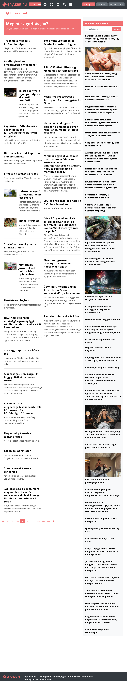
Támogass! (36, 4)
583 (33, 521)
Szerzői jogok (60, 676)
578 (7, 521)
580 (17, 521)
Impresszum (30, 676)
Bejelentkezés (116, 4)
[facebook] (45, 4)
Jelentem (102, 4)
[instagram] (52, 4)
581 (22, 521)
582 (27, 521)
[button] (70, 4)
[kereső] (64, 4)
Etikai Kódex (74, 676)
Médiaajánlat (45, 676)
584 (38, 521)
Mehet (116, 29)
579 (12, 521)
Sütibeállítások (43, 679)
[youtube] (58, 4)
